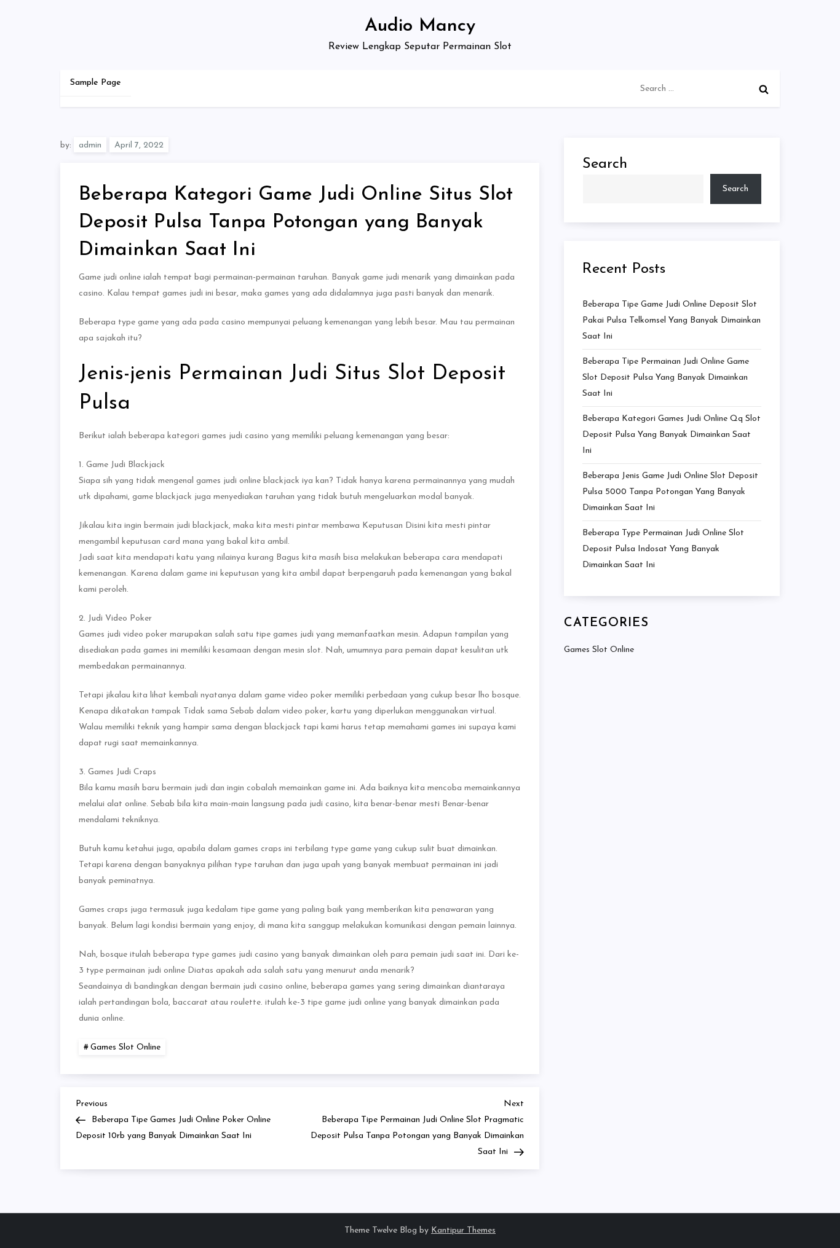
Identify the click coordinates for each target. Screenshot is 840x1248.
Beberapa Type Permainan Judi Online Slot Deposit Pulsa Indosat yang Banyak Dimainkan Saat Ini (663, 548)
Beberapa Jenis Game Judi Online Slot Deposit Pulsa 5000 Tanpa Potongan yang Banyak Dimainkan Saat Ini (670, 491)
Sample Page (95, 82)
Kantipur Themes (463, 1230)
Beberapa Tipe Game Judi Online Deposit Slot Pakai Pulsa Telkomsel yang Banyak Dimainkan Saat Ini (671, 319)
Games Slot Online (125, 1047)
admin (90, 145)
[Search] (764, 89)
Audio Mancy (420, 26)
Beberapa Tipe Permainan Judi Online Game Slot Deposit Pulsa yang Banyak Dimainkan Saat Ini (665, 377)
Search (604, 164)
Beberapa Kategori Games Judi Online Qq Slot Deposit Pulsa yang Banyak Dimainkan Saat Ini (671, 434)
